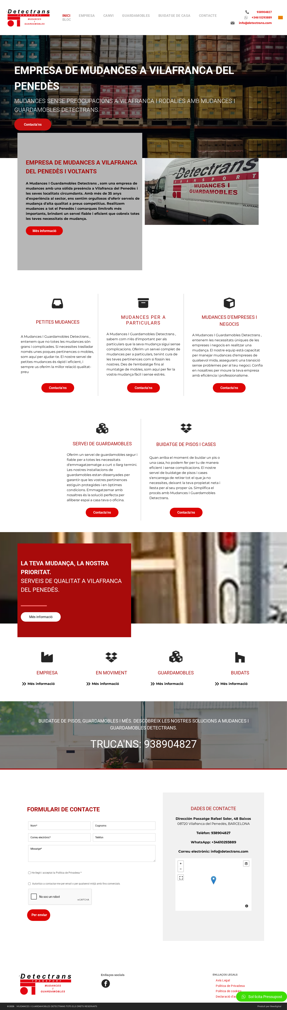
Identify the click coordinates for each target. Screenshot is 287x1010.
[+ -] (213, 884)
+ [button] (180, 863)
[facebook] (105, 984)
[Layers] (246, 863)
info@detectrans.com (229, 851)
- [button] (180, 869)
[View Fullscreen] (180, 877)
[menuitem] (66, 16)
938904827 (170, 744)
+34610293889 (224, 842)
